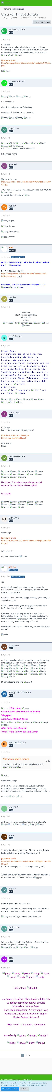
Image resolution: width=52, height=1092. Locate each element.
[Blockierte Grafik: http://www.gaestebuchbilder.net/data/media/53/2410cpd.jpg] (26, 63)
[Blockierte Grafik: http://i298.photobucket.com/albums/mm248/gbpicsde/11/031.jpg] (26, 540)
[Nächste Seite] (33, 1055)
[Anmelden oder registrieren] (42, 3)
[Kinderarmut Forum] (6, 3)
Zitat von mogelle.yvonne (16, 758)
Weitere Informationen (10, 1089)
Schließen (24, 1089)
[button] (36, 3)
